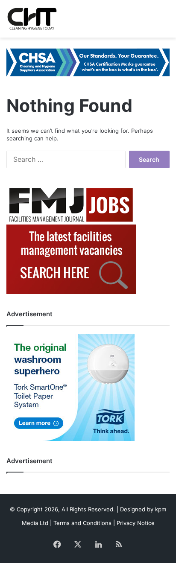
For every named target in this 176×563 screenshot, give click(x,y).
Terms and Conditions (82, 522)
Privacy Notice (136, 522)
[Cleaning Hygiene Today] (31, 19)
